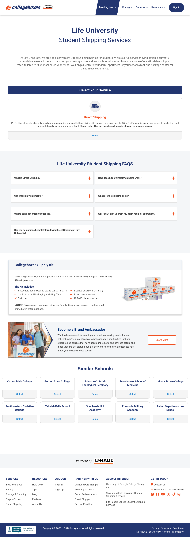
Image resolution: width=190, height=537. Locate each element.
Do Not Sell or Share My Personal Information (160, 531)
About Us (37, 504)
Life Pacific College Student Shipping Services (125, 503)
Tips (34, 489)
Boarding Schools (84, 489)
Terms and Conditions (172, 528)
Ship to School (14, 499)
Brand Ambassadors (86, 494)
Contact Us (160, 484)
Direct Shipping (14, 504)
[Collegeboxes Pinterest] (180, 494)
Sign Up (59, 489)
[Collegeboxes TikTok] (175, 494)
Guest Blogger (82, 499)
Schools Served (14, 484)
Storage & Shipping (16, 494)
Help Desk (37, 484)
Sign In (176, 7)
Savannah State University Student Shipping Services (124, 494)
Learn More (162, 340)
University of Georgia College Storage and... (125, 486)
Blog (34, 494)
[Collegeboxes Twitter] (169, 494)
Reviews (36, 499)
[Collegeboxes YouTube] (164, 494)
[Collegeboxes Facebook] (158, 494)
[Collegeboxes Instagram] (153, 494)
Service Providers (84, 504)
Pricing (126, 7)
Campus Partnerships (86, 484)
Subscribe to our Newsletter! (169, 489)
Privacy (155, 528)
